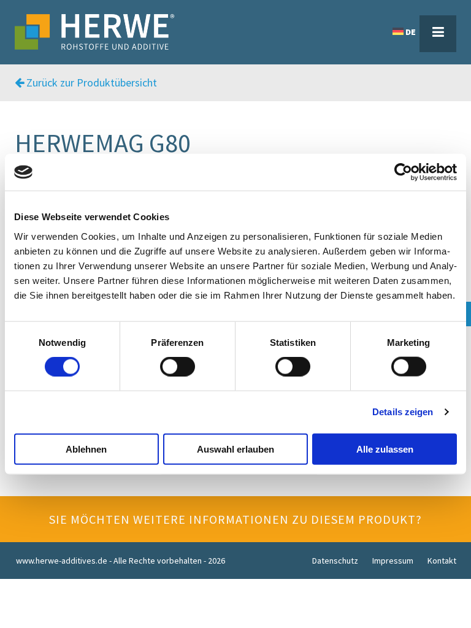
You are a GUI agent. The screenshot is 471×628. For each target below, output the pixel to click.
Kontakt (441, 560)
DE (410, 31)
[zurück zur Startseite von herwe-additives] (94, 32)
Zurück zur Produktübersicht (90, 82)
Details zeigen (402, 412)
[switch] (177, 367)
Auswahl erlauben (235, 448)
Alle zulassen (384, 448)
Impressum (392, 560)
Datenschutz (335, 560)
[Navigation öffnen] (437, 33)
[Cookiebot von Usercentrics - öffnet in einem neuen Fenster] (403, 172)
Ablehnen (86, 448)
